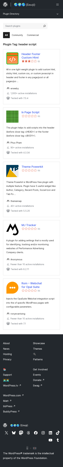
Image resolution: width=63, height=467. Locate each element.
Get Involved (40, 369)
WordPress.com (13, 395)
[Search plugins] (44, 26)
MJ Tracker (29, 225)
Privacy (7, 359)
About (6, 343)
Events (37, 374)
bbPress (9, 406)
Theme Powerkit (32, 166)
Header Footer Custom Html (31, 55)
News (6, 348)
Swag (37, 385)
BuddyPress (11, 411)
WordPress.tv (12, 385)
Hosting (7, 354)
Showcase (39, 343)
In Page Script (30, 112)
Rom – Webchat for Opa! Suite (32, 285)
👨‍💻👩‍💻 (6, 380)
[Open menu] (58, 4)
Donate (38, 380)
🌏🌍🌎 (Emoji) (19, 425)
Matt (7, 400)
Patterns (38, 359)
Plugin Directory (11, 13)
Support (7, 374)
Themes (37, 348)
